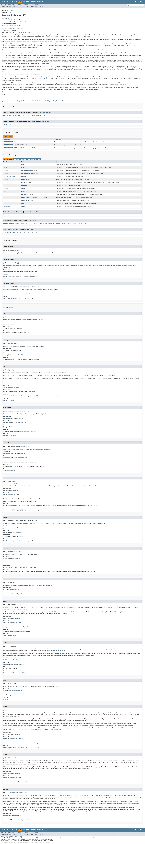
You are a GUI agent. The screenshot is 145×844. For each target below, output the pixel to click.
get (22, 182)
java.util (9, 12)
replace (69, 223)
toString (6, 215)
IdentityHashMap (8, 141)
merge (50, 223)
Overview (3, 1)
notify (19, 232)
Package (14, 1)
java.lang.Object (6, 18)
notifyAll (25, 232)
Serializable (6, 25)
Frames (20, 4)
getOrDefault (43, 223)
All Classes (36, 4)
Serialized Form (60, 101)
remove (23, 200)
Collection (7, 206)
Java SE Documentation (39, 837)
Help (43, 1)
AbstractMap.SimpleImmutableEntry (34, 115)
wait (30, 232)
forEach (35, 223)
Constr (17, 6)
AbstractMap (10, 30)
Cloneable (13, 25)
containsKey (25, 170)
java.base (10, 10)
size (22, 203)
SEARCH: (124, 5)
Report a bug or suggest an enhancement (11, 836)
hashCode (24, 185)
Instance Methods (20, 159)
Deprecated (33, 1)
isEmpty (23, 188)
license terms (22, 842)
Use (24, 1)
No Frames (26, 4)
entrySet (24, 176)
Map (18, 25)
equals (23, 179)
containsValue (25, 173)
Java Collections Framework (27, 92)
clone (23, 167)
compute (5, 223)
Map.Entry (6, 124)
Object (6, 167)
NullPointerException (10, 298)
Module (9, 1)
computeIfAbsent (14, 223)
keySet (23, 191)
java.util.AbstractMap (10, 20)
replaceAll (82, 223)
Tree (27, 1)
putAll (23, 197)
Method (22, 6)
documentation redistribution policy (39, 842)
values (23, 206)
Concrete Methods (34, 159)
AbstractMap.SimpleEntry (11, 115)
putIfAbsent (56, 223)
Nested (8, 6)
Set (5, 176)
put (22, 194)
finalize (6, 232)
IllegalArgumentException (11, 276)
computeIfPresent (26, 223)
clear (23, 164)
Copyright (3, 840)
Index (39, 1)
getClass (12, 232)
